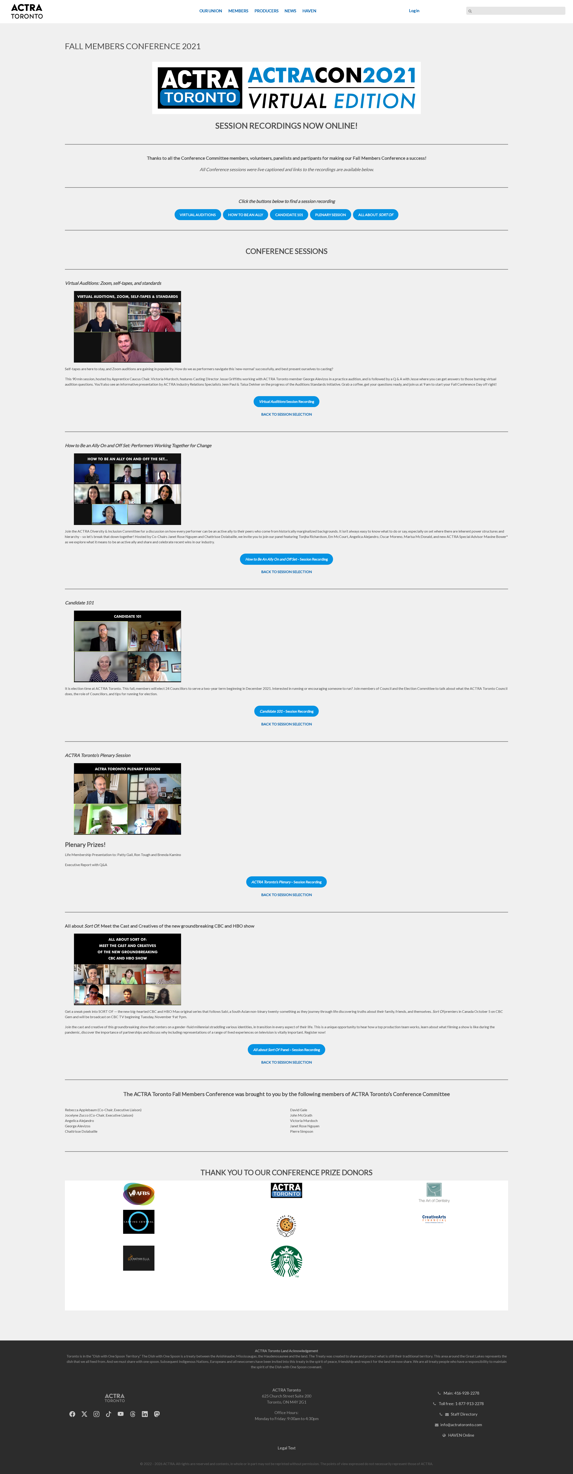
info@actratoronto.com (461, 1424)
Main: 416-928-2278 (461, 1393)
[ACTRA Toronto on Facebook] (72, 1414)
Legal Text (287, 1447)
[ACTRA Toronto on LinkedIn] (145, 1414)
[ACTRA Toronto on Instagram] (96, 1414)
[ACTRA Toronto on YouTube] (121, 1414)
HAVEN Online (461, 1435)
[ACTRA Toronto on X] (84, 1414)
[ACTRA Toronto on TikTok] (108, 1414)
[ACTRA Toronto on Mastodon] (157, 1414)
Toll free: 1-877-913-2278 (461, 1403)
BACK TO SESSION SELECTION (286, 414)
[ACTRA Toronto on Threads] (133, 1414)
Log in (414, 10)
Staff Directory (464, 1414)
